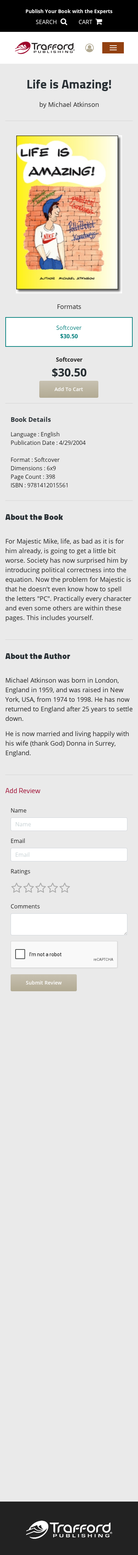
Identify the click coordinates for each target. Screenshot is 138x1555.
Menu (113, 47)
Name (19, 810)
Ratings (20, 871)
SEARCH (47, 22)
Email (18, 841)
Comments (25, 906)
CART (86, 22)
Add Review (22, 790)
